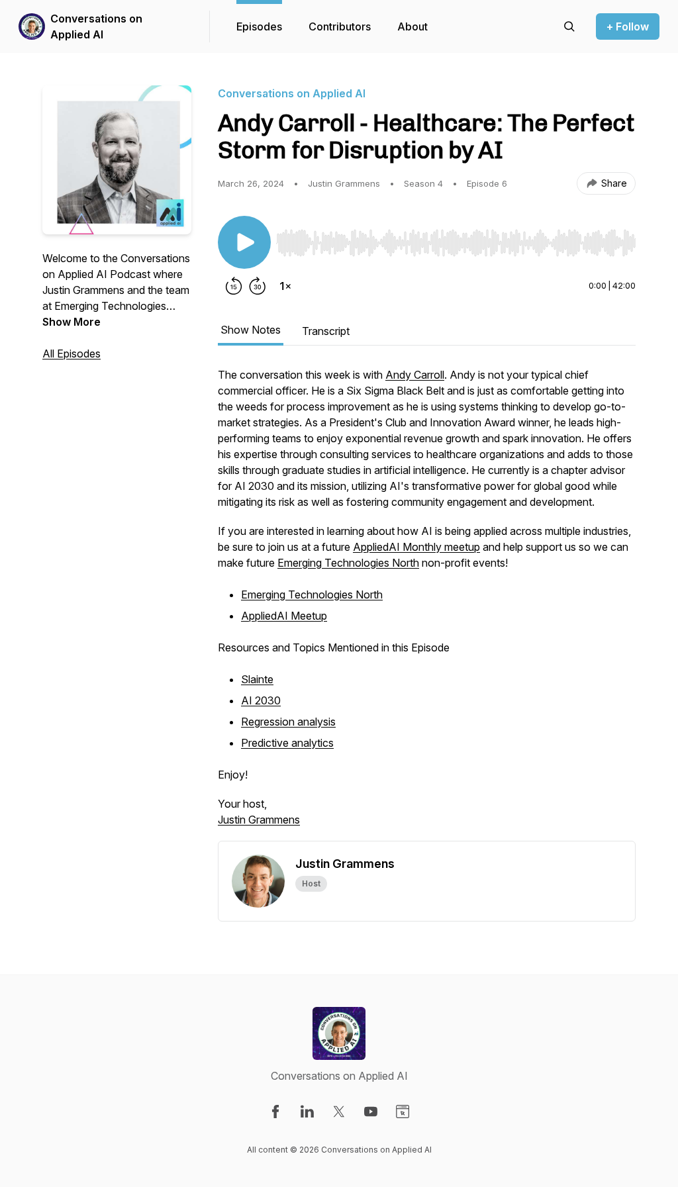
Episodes (259, 26)
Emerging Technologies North (348, 562)
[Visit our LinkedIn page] (307, 1111)
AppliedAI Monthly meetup (416, 546)
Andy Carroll (414, 374)
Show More (71, 321)
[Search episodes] (569, 26)
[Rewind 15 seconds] (233, 286)
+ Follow (627, 26)
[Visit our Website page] (402, 1111)
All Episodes (71, 353)
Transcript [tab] (326, 331)
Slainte (257, 679)
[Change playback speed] (285, 286)
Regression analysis (288, 721)
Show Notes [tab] (250, 329)
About (412, 26)
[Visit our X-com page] (339, 1111)
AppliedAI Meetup (284, 615)
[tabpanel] (427, 604)
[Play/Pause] (244, 242)
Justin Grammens (259, 819)
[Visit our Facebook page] (275, 1111)
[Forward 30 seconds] (257, 286)
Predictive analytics (287, 742)
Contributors (340, 26)
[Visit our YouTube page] (370, 1111)
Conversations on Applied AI (96, 26)
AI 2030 (261, 700)
